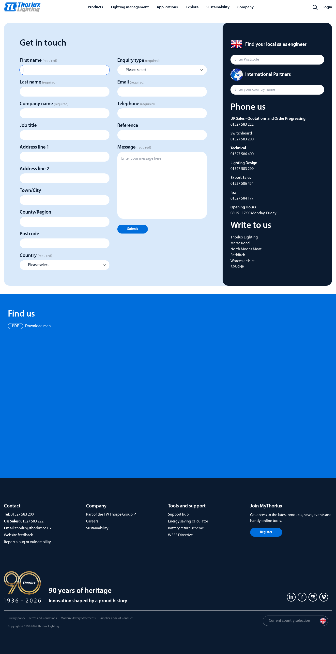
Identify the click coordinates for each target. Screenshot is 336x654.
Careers (92, 521)
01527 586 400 (242, 154)
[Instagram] (313, 597)
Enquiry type (138, 60)
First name (38, 60)
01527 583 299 (242, 169)
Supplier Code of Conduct (116, 618)
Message (134, 147)
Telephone (136, 103)
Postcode (29, 234)
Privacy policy (16, 618)
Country (36, 255)
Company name (44, 103)
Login (327, 7)
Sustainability (97, 528)
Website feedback (18, 535)
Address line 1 (34, 147)
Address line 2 (34, 169)
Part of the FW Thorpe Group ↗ (111, 515)
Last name (38, 82)
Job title (28, 125)
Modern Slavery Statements (78, 618)
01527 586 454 (242, 184)
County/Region (35, 212)
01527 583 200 (242, 139)
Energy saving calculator (188, 521)
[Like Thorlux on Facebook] (302, 597)
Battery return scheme (186, 528)
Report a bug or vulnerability (27, 542)
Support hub (178, 515)
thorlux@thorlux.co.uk (33, 528)
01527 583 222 (242, 125)
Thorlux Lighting (48, 626)
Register (266, 532)
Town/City (30, 190)
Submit (132, 229)
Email (130, 82)
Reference (127, 125)
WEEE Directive (180, 535)
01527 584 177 (242, 199)
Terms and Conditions (43, 618)
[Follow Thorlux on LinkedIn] (291, 597)
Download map (31, 326)
